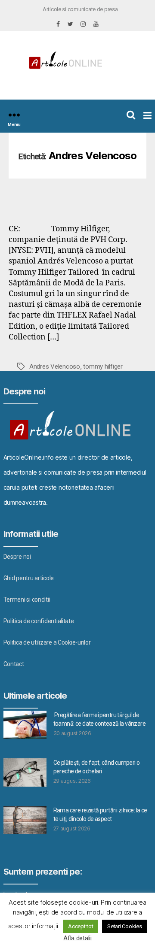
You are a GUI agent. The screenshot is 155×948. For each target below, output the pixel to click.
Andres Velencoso (54, 366)
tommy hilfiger (102, 366)
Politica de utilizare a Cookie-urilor (47, 642)
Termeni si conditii (26, 599)
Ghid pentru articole (28, 578)
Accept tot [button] (80, 926)
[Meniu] (14, 115)
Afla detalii (77, 938)
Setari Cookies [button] (124, 926)
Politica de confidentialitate (38, 621)
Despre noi (17, 556)
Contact (13, 663)
